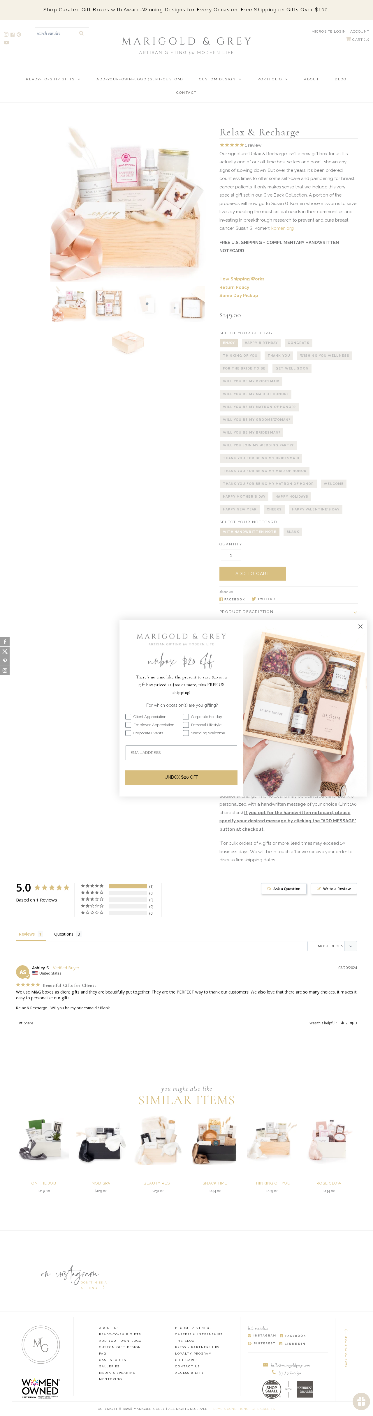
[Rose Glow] (329, 1140)
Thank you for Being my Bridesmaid (261, 458)
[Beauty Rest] (158, 1140)
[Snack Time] (215, 1140)
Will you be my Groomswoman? (257, 420)
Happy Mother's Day (244, 496)
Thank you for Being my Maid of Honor (265, 471)
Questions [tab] (63, 934)
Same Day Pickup (238, 295)
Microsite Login (329, 31)
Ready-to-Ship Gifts (50, 79)
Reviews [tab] (27, 934)
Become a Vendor (193, 1328)
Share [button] (28, 1023)
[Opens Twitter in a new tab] (263, 599)
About (311, 79)
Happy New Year (240, 509)
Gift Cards (186, 1360)
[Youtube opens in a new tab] (7, 43)
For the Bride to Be (244, 368)
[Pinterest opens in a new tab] (19, 35)
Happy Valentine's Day (315, 509)
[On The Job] (44, 1140)
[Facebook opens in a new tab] (12, 35)
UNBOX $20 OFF (181, 777)
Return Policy (234, 287)
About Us (109, 1328)
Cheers (274, 509)
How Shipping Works (242, 279)
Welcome (334, 484)
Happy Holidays (291, 496)
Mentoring (110, 1379)
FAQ (102, 1353)
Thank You (279, 356)
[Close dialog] (360, 626)
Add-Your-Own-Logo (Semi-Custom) (139, 79)
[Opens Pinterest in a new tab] (261, 1344)
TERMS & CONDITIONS (229, 1408)
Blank (293, 532)
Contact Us (187, 1366)
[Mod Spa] (101, 1140)
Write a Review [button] (337, 888)
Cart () (360, 40)
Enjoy (229, 343)
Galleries (109, 1366)
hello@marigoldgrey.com (290, 1365)
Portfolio (270, 79)
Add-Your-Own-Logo (120, 1340)
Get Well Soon (291, 368)
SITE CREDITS (263, 1408)
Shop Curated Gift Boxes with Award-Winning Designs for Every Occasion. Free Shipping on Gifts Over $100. (186, 10)
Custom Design (217, 79)
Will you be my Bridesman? (252, 432)
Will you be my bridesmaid (251, 381)
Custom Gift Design (120, 1347)
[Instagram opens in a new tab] (6, 35)
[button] (344, 1023)
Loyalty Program (193, 1353)
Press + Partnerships (197, 1347)
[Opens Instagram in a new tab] (262, 1336)
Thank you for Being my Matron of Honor (268, 484)
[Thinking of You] (272, 1140)
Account (359, 31)
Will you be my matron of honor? (259, 407)
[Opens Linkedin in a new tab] (292, 1344)
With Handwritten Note (250, 532)
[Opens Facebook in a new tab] (232, 599)
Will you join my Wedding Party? (258, 445)
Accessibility (189, 1372)
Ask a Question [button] (286, 888)
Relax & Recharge (31, 1007)
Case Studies (112, 1360)
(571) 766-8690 (290, 1373)
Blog (341, 79)
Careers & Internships (199, 1334)
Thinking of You (240, 356)
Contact (186, 93)
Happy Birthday (261, 343)
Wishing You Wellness (324, 356)
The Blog (185, 1340)
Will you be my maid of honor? (256, 394)
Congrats (298, 343)
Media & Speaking (117, 1372)
